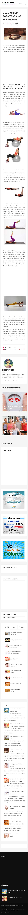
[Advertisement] (14, 66)
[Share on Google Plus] (24, 349)
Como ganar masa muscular (17, 677)
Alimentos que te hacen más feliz (17, 736)
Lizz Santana (8, 23)
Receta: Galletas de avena (16, 683)
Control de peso (16, 24)
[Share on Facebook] (10, 349)
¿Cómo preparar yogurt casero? (16, 723)
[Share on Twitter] (15, 349)
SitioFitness (8, 370)
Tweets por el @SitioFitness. (9, 617)
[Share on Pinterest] (19, 349)
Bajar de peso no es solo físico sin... (14, 407)
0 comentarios (5, 24)
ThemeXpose (3, 907)
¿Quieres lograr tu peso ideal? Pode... (14, 432)
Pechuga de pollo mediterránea (16, 779)
